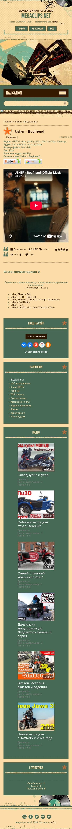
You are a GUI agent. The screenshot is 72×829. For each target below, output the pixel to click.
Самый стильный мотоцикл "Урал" (31, 575)
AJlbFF (34, 249)
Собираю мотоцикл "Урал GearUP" (33, 524)
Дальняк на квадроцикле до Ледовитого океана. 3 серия (34, 630)
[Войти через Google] (42, 345)
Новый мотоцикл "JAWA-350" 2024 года (35, 736)
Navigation (14, 93)
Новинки (14, 390)
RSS (62, 23)
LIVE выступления (20, 383)
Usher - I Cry (16, 305)
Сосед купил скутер (33, 475)
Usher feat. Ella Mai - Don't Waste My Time (32, 307)
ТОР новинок (17, 394)
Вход (52, 28)
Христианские (17, 413)
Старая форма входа (36, 351)
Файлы (18, 121)
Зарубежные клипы (20, 405)
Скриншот (11, 137)
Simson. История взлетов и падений (32, 685)
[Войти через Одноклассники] (48, 344)
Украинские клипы (20, 402)
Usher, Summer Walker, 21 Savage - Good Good (35, 299)
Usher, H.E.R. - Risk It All (23, 297)
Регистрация (37, 28)
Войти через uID (36, 337)
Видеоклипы (31, 121)
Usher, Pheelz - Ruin (20, 294)
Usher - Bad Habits (20, 302)
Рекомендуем (17, 416)
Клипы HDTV (17, 387)
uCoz (53, 822)
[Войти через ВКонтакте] (24, 344)
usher (45, 249)
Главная (21, 28)
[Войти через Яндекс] (35, 344)
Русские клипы (18, 398)
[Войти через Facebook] (30, 344)
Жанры (14, 409)
